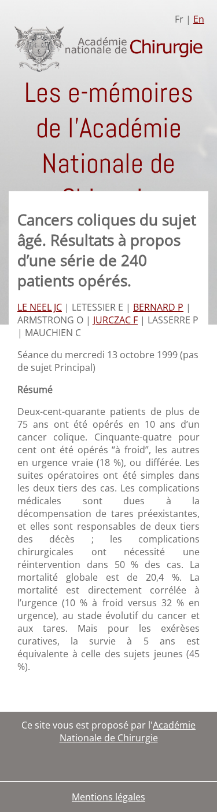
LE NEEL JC (39, 307)
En (198, 19)
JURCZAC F (115, 320)
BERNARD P (158, 307)
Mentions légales (108, 797)
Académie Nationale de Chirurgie (128, 731)
